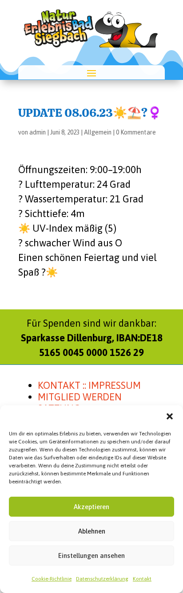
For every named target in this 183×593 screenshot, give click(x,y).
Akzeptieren (91, 506)
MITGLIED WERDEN (80, 397)
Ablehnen (91, 531)
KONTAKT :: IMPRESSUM (89, 385)
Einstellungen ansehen (91, 555)
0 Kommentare (136, 132)
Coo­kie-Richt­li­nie (52, 579)
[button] (169, 416)
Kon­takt (142, 579)
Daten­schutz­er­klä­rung (102, 579)
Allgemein (97, 132)
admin (37, 132)
